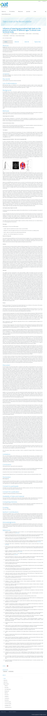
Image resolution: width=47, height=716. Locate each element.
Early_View (5, 671)
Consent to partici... (8, 701)
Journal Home (5, 669)
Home (39, 1)
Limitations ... (7, 696)
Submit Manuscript (6, 14)
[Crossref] (17, 532)
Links (35, 11)
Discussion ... (7, 694)
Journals (28, 11)
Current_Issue (11, 671)
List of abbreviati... (8, 689)
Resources (20, 11)
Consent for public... (8, 703)
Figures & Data (37, 41)
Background (7, 691)
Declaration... (7, 700)
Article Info (17, 41)
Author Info (27, 41)
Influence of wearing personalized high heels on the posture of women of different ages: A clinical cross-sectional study (22, 30)
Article (6, 41)
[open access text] (4, 4)
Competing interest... (8, 707)
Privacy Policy (3, 711)
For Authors (12, 11)
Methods (6, 692)
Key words (6, 687)
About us (4, 11)
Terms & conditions (12, 711)
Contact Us (44, 1)
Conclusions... (7, 698)
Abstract (6, 685)
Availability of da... (8, 705)
